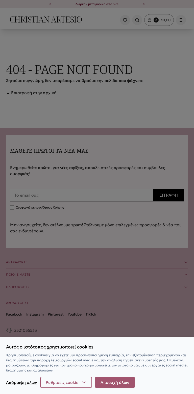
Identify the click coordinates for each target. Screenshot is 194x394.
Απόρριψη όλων (21, 382)
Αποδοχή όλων (115, 382)
